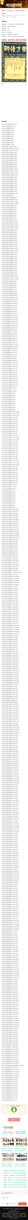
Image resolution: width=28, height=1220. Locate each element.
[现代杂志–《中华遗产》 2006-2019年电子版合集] (8, 1142)
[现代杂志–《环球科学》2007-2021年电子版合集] (21, 1157)
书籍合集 (17, 1106)
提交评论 (23, 1204)
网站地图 (17, 1208)
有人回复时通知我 (12, 1203)
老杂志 (10, 1127)
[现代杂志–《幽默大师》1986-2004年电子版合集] (8, 1157)
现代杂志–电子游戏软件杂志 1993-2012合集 (14, 1170)
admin (10, 15)
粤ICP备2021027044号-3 (14, 1212)
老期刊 (6, 1127)
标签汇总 (11, 1208)
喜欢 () (15, 1119)
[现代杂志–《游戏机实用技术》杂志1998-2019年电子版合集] (21, 1142)
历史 (4, 15)
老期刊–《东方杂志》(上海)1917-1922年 (8, 1132)
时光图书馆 (5, 1208)
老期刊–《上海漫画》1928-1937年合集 (20, 1132)
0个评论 (14, 17)
